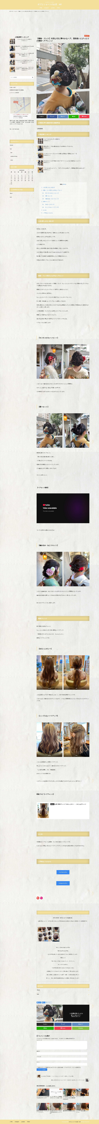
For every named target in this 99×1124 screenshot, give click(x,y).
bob (38, 994)
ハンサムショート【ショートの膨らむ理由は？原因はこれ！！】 (60, 153)
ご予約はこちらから (47, 213)
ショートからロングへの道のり (52, 139)
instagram (46, 7)
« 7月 (11, 184)
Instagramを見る (63, 883)
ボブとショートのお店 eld (49, 4)
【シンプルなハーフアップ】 (50, 207)
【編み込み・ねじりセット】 (50, 198)
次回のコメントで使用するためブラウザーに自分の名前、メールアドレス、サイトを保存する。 (59, 1067)
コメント (39, 1040)
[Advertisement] (49, 23)
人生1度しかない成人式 (48, 187)
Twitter (58, 7)
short (12, 160)
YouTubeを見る (63, 872)
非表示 (64, 184)
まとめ (44, 210)
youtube (53, 7)
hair (44, 1002)
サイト (38, 1062)
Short (38, 990)
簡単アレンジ (46, 201)
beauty (39, 1002)
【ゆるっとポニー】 (48, 204)
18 (14, 178)
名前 (38, 1051)
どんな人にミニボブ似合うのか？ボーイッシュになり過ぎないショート (62, 161)
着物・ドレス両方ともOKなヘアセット (52, 190)
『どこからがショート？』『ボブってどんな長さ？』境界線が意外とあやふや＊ (64, 168)
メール (39, 1056)
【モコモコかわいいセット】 (50, 193)
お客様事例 (40, 128)
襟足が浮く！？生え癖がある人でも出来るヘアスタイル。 (59, 146)
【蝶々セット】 (47, 196)
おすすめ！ (49, 1002)
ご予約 (40, 7)
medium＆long (14, 156)
